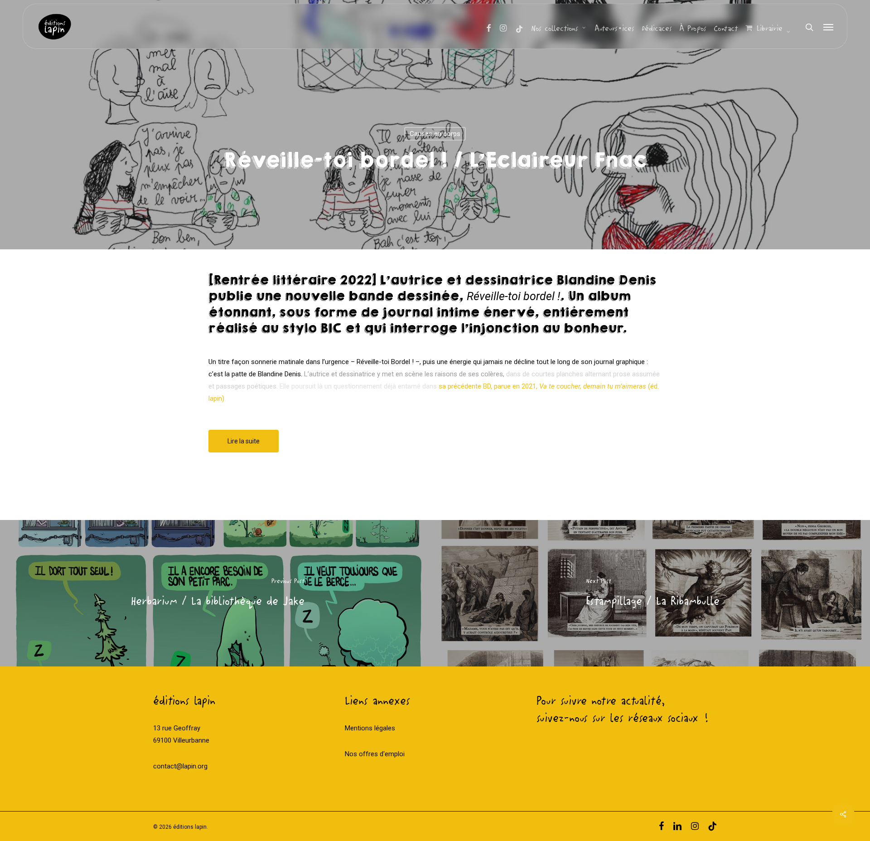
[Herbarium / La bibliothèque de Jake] (217, 593)
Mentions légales (370, 728)
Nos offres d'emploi (375, 754)
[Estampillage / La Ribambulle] (652, 593)
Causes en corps (435, 134)
